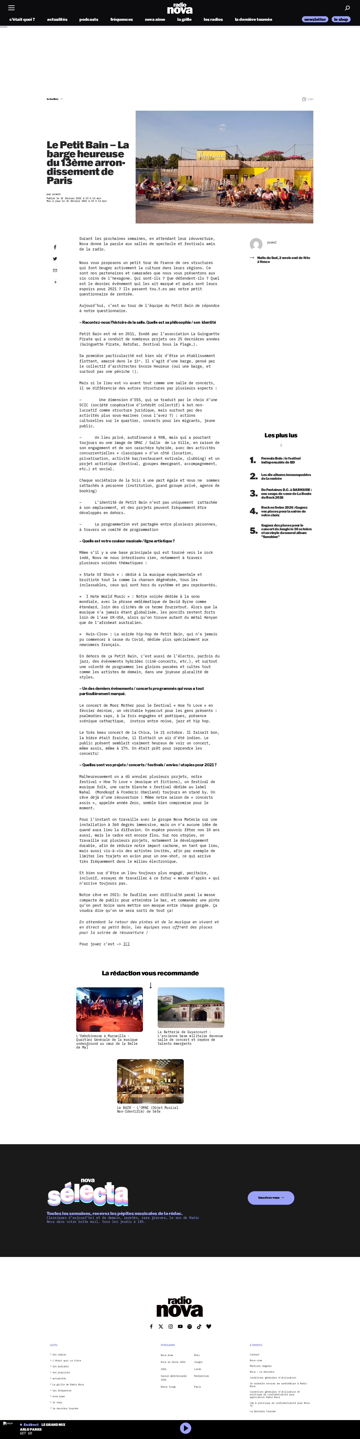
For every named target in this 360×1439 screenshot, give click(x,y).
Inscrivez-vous (269, 1198)
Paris (197, 1386)
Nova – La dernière (262, 1372)
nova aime (155, 19)
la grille (184, 19)
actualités (57, 19)
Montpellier (201, 1376)
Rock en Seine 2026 (173, 1362)
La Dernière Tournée (263, 1411)
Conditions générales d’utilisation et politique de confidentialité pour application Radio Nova (275, 1394)
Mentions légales (260, 1366)
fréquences (121, 19)
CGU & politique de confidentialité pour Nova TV (279, 1404)
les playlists (61, 1372)
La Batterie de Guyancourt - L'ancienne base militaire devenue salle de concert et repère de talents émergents (190, 1037)
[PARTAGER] (61, 259)
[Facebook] (61, 247)
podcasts (88, 19)
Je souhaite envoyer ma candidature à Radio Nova (278, 1384)
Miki (197, 1354)
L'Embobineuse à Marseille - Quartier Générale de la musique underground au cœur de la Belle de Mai (107, 1041)
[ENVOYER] (61, 270)
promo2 (271, 242)
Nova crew (256, 1360)
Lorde (197, 1368)
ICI (126, 944)
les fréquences (61, 1390)
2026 (163, 1368)
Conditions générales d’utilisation (273, 1377)
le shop (341, 19)
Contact (254, 1354)
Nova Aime (167, 1354)
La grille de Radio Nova (68, 1384)
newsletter (315, 19)
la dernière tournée (253, 19)
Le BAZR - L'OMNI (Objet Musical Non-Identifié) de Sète (148, 1109)
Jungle (198, 1362)
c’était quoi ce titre (66, 1360)
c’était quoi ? (22, 19)
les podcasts (60, 1366)
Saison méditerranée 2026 (174, 1378)
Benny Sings (168, 1386)
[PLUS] (61, 282)
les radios (213, 19)
